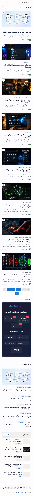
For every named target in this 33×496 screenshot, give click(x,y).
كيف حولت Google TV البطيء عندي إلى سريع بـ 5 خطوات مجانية (17, 136)
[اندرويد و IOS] (25, 167)
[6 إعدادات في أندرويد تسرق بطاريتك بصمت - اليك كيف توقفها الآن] (16, 261)
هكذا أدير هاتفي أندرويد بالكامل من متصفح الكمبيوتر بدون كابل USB (17, 171)
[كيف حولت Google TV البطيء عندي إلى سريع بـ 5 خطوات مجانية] (16, 121)
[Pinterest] (8, 488)
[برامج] (27, 62)
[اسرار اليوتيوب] (25, 97)
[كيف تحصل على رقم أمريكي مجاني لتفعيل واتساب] (16, 19)
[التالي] (18, 289)
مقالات (22, 413)
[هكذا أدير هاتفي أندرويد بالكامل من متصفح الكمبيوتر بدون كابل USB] (16, 156)
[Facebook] (30, 488)
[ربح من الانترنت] (17, 97)
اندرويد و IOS (21, 422)
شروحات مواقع (20, 387)
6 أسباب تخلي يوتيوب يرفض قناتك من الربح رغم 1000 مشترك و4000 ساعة (18, 101)
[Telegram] (24, 488)
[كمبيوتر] (20, 167)
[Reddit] (5, 488)
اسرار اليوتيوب (21, 404)
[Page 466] (17, 293)
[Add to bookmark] (3, 12)
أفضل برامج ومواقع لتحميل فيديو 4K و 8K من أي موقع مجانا (17, 66)
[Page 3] (13, 289)
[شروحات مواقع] (25, 29)
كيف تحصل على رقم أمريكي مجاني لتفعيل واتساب (17, 32)
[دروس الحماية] (18, 237)
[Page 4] (9, 289)
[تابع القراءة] (4, 39)
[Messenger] (18, 488)
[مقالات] (27, 132)
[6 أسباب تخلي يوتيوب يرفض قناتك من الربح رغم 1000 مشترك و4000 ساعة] (16, 87)
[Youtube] (21, 488)
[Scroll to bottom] (3, 488)
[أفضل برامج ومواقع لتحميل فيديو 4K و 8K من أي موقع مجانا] (16, 52)
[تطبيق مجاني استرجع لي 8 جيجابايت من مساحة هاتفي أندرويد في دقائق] (16, 191)
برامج (22, 396)
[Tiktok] (11, 488)
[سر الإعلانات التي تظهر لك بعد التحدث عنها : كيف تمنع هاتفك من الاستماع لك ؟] (16, 226)
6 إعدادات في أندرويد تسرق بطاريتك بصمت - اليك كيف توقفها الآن (17, 275)
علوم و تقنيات (23, 492)
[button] (30, 2)
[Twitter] (27, 488)
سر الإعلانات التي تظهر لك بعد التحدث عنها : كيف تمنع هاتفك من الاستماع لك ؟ (17, 241)
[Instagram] (15, 488)
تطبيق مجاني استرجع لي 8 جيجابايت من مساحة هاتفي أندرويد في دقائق (18, 206)
